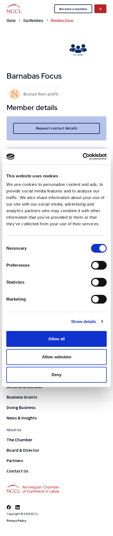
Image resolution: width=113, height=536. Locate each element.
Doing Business (21, 407)
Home (11, 20)
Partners (15, 460)
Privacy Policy (16, 520)
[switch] (99, 265)
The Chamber (19, 439)
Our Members (33, 20)
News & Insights (22, 417)
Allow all (56, 338)
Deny (56, 374)
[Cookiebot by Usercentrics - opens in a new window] (83, 156)
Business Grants (22, 397)
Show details (83, 321)
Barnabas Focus (62, 20)
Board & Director (23, 450)
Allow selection (56, 357)
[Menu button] (100, 8)
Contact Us (17, 471)
